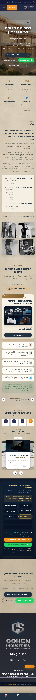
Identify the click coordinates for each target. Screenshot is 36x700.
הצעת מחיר (12, 7)
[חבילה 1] (28, 399)
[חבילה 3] (25, 399)
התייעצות (10, 516)
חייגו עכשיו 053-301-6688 (18, 55)
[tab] (30, 422)
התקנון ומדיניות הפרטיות (12, 532)
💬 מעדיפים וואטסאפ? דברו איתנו (18, 545)
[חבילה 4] (23, 399)
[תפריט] (3, 7)
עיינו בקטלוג (9, 60)
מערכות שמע (10, 511)
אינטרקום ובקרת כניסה (25, 511)
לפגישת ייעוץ (18, 335)
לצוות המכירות (26, 60)
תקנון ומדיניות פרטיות (10, 684)
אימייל (8, 600)
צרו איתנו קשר (18, 670)
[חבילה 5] (21, 399)
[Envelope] (11, 660)
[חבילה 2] (26, 399)
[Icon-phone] (24, 660)
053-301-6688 (14, 66)
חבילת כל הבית (25, 516)
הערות (18, 438)
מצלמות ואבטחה (10, 506)
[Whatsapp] (18, 660)
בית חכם (25, 506)
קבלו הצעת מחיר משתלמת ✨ (18, 540)
